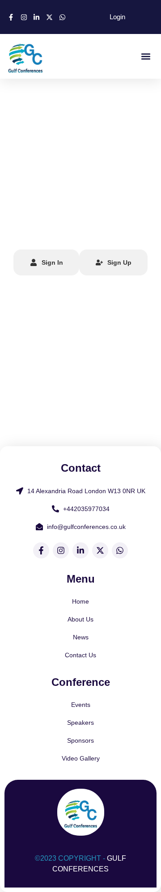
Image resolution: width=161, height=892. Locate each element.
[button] (145, 56)
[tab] (46, 262)
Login (117, 17)
